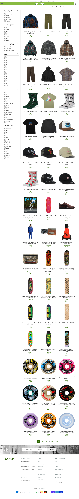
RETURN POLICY (58, 474)
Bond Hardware (9, 103)
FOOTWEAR (40, 466)
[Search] (72, 4)
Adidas (7, 96)
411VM (7, 93)
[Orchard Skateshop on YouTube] (59, 483)
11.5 (7, 85)
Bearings (8, 155)
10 (6, 80)
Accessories (8, 128)
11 (6, 83)
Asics (7, 101)
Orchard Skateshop (41, 488)
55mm (7, 35)
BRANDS (39, 461)
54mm (7, 33)
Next (57, 441)
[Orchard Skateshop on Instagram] (61, 483)
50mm (7, 28)
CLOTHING (40, 469)
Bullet (7, 110)
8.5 (6, 75)
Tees (7, 144)
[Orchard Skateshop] (39, 3)
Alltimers (8, 98)
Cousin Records (9, 119)
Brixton (7, 107)
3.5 (6, 57)
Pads (7, 137)
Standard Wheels (10, 50)
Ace (7, 94)
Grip (7, 150)
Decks (7, 148)
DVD (7, 132)
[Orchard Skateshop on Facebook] (56, 483)
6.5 (6, 68)
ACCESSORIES (41, 472)
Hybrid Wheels (9, 48)
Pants (7, 139)
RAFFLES (56, 466)
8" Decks (8, 17)
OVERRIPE (40, 477)
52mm (7, 29)
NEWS (56, 461)
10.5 (7, 82)
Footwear (8, 141)
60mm (7, 40)
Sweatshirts (8, 143)
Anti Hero (8, 100)
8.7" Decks (8, 19)
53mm (7, 31)
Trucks (7, 151)
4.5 (6, 60)
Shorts (7, 157)
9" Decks (8, 21)
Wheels (7, 153)
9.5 (6, 78)
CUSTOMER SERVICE (59, 469)
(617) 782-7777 (24, 477)
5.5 (6, 64)
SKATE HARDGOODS (42, 464)
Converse (8, 117)
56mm (7, 36)
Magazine (8, 135)
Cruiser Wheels (9, 47)
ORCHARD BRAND (41, 474)
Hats (7, 134)
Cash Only (8, 114)
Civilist (7, 116)
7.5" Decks (8, 15)
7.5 (6, 71)
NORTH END (40, 479)
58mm (7, 38)
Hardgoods (8, 146)
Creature (8, 121)
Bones (7, 105)
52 (52, 441)
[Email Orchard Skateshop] (64, 483)
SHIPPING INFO (58, 477)
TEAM (56, 464)
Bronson (8, 109)
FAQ (55, 472)
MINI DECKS (9, 14)
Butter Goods (9, 112)
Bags (7, 130)
